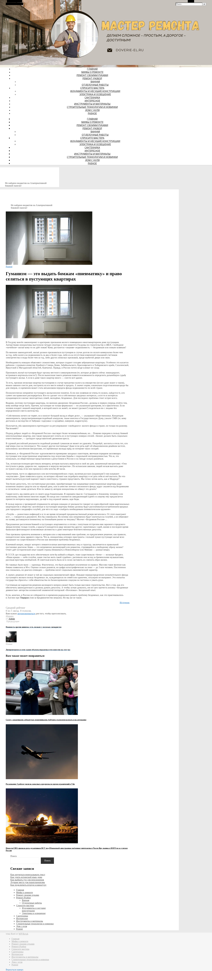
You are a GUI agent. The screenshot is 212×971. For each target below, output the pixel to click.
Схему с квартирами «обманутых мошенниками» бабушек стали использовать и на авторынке (46, 720)
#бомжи (10, 616)
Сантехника (92, 97)
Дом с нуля (92, 110)
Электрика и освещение (95, 94)
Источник (125, 602)
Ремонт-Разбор (92, 78)
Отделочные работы (95, 84)
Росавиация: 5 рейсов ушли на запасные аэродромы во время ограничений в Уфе (40, 784)
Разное (92, 113)
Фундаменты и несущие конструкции (95, 91)
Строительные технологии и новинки (92, 107)
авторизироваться (26, 613)
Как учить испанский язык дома (26, 877)
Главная (92, 68)
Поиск (13, 856)
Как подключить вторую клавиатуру (28, 885)
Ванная (95, 81)
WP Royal (23, 934)
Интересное (92, 100)
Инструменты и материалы (92, 103)
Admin (12, 619)
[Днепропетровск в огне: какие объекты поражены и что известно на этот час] (11, 641)
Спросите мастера (92, 88)
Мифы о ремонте (92, 72)
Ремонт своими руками (92, 75)
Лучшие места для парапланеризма (27, 882)
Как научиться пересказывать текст (27, 874)
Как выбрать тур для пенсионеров (27, 880)
